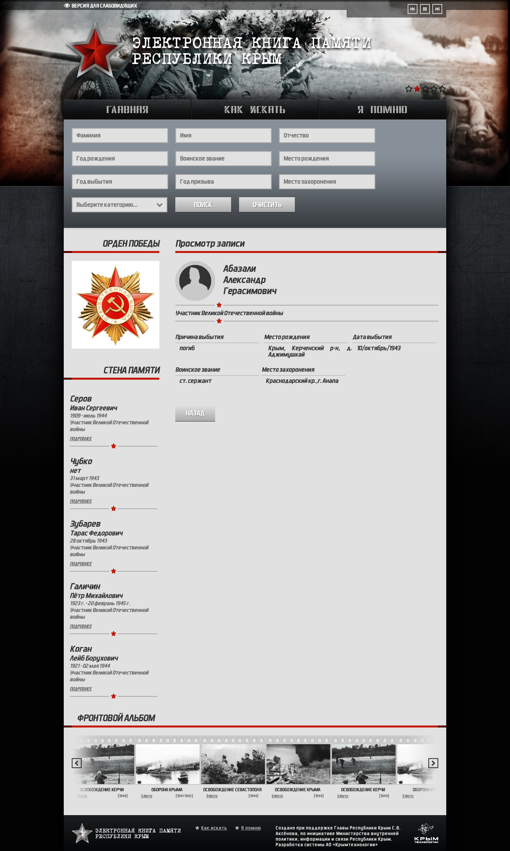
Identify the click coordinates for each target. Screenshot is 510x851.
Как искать (214, 828)
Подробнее (81, 438)
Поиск (203, 205)
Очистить (267, 205)
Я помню (251, 828)
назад (195, 413)
